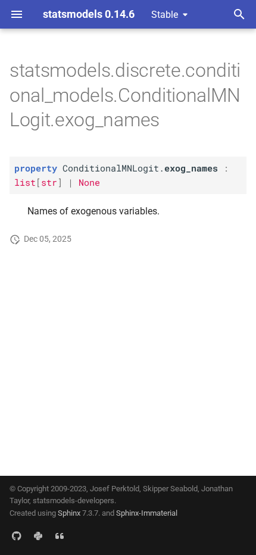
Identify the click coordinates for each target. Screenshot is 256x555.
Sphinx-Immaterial (146, 513)
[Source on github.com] (16, 535)
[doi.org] (59, 535)
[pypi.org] (38, 535)
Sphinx (69, 513)
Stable (164, 14)
